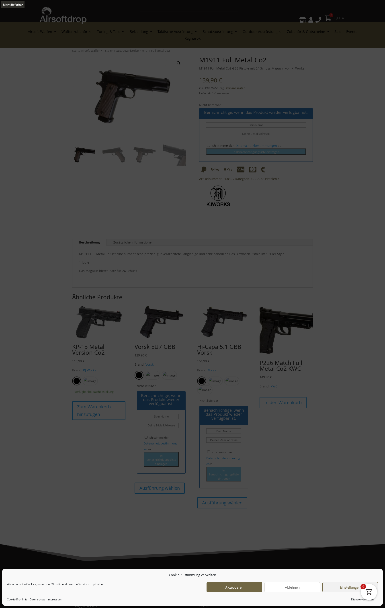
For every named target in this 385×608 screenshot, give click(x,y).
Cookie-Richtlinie (17, 599)
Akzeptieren (234, 587)
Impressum (54, 599)
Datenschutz (37, 599)
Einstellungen (350, 587)
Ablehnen (292, 587)
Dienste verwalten (362, 599)
